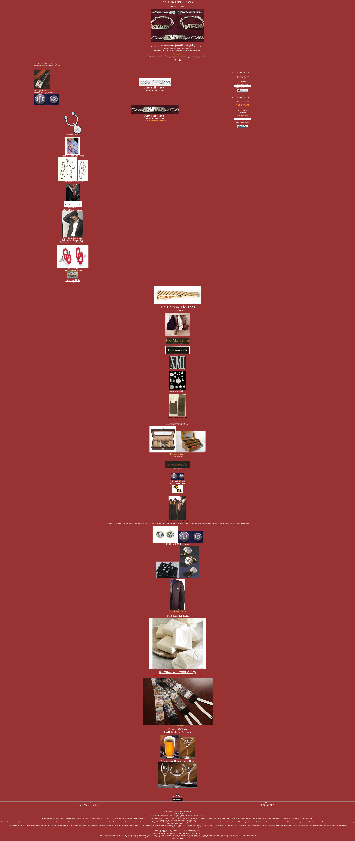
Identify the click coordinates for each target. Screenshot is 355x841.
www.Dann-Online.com (159, 833)
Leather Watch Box (177, 456)
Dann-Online (266, 804)
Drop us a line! (177, 797)
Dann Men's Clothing (89, 804)
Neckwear (72, 210)
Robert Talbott (72, 208)
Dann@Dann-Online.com (177, 838)
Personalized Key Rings (73, 134)
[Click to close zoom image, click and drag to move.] (162, 439)
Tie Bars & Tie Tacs (177, 306)
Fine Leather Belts (178, 615)
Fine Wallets (72, 280)
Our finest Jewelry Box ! (177, 423)
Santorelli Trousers (177, 469)
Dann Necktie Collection (73, 156)
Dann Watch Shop (177, 391)
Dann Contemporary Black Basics (73, 182)
